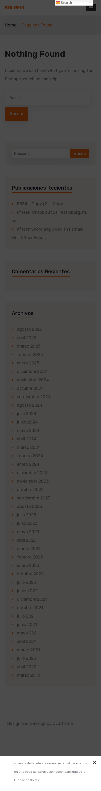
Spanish (66, 2)
